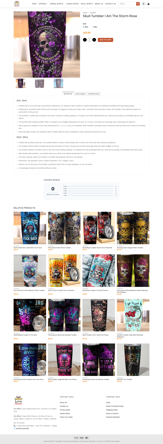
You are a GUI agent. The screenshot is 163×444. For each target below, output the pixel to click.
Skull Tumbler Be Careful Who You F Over (28, 248)
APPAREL (43, 4)
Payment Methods (113, 417)
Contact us (110, 4)
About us (99, 4)
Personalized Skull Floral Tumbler (59, 248)
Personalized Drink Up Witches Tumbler (95, 379)
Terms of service (112, 413)
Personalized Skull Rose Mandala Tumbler (62, 335)
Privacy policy (65, 410)
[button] (143, 3)
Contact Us (64, 406)
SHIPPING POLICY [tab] (93, 94)
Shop (34, 4)
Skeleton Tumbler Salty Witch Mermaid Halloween (130, 336)
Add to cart (105, 40)
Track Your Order (66, 417)
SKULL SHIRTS (87, 4)
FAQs (108, 402)
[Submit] (138, 4)
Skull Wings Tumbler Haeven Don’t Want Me (97, 248)
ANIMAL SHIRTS (56, 4)
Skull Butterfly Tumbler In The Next (25, 335)
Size (84, 24)
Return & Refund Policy (115, 406)
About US (63, 402)
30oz (95, 27)
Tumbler (93, 13)
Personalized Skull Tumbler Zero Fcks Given (28, 379)
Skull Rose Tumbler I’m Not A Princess (95, 290)
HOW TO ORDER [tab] (80, 94)
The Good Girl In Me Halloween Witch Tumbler (29, 290)
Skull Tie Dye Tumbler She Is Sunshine (61, 290)
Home (85, 13)
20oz (86, 27)
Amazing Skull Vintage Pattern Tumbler (130, 248)
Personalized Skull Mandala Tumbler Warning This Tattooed (132, 291)
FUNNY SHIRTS (72, 4)
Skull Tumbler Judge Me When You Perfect (62, 379)
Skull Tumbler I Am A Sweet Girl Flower (95, 335)
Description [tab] (68, 94)
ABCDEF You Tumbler (124, 379)
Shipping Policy (112, 410)
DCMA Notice (65, 413)
